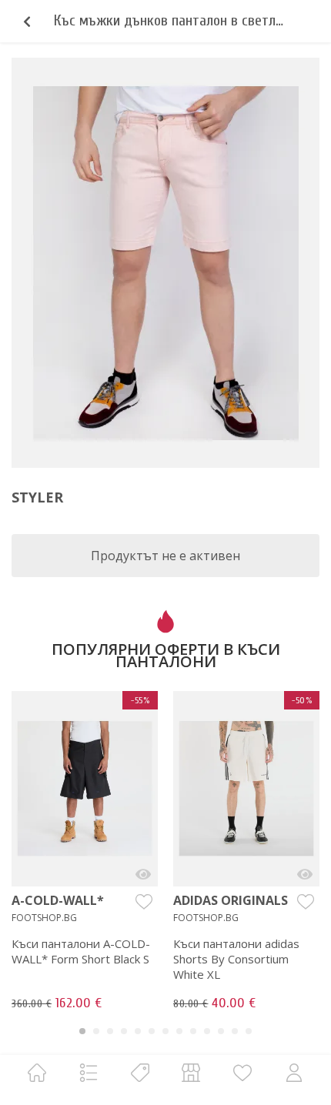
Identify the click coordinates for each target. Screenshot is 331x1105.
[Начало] (37, 1072)
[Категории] (88, 1072)
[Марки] (140, 1072)
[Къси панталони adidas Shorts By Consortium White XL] (304, 874)
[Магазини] (191, 1072)
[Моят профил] (294, 1072)
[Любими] (242, 1072)
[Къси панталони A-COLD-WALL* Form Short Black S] (143, 874)
